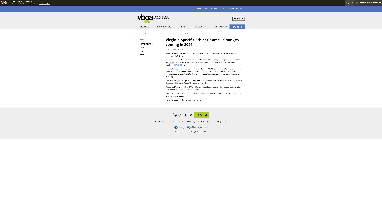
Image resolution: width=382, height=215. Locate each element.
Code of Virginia (204, 121)
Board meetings (146, 44)
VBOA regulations (220, 121)
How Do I (236, 27)
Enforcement (199, 27)
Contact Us (201, 115)
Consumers (219, 27)
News (147, 34)
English (349, 3)
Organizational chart (176, 121)
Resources (214, 9)
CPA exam (144, 27)
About (199, 9)
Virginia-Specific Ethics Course (197, 93)
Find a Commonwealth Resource (370, 2)
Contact (231, 9)
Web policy (191, 121)
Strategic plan (160, 121)
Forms (223, 9)
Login (237, 18)
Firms (182, 27)
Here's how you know (44, 4)
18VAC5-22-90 (179, 65)
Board (206, 9)
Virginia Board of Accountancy (20, 2)
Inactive (171, 62)
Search (241, 9)
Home (141, 34)
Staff (142, 51)
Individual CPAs (164, 27)
